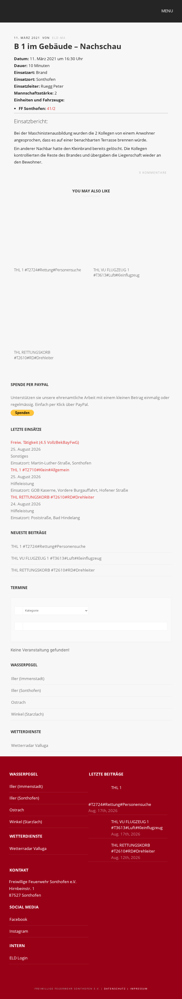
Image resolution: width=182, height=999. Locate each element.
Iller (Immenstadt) (27, 678)
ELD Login (18, 958)
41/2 (51, 108)
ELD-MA (59, 38)
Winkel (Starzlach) (27, 714)
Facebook (18, 919)
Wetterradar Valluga (29, 745)
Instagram (18, 931)
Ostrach (18, 702)
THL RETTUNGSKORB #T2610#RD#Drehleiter (34, 355)
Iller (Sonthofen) (26, 690)
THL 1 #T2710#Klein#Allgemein (40, 469)
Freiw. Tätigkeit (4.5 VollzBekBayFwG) (45, 442)
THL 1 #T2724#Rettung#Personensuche (47, 269)
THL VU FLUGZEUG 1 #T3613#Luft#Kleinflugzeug (116, 272)
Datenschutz (115, 988)
